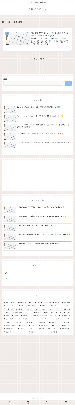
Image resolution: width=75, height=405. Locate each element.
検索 (5, 79)
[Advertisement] (37, 175)
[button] (68, 312)
